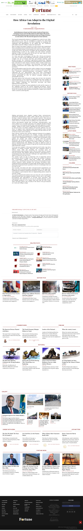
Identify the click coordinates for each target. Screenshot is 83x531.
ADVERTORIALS (25, 5)
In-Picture (44, 246)
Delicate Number (5, 513)
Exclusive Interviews (28, 502)
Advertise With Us (39, 508)
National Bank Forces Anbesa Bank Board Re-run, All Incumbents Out (75, 116)
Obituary (26, 510)
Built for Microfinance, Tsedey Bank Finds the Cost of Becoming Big (74, 144)
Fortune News (13, 14)
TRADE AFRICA (46, 5)
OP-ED (30, 14)
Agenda (25, 14)
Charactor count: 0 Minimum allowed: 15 (20, 238)
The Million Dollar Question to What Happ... (75, 88)
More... (59, 14)
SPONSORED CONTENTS (18, 5)
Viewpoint (43, 14)
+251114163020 (55, 519)
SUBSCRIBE (71, 505)
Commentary (36, 14)
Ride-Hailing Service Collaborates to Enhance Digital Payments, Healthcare (26, 272)
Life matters (38, 500)
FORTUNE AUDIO (33, 5)
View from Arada (16, 504)
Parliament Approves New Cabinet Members (75, 83)
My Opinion (71, 86)
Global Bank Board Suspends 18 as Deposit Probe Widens (74, 127)
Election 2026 (54, 6)
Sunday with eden (39, 502)
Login (76, 14)
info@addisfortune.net (54, 520)
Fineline (14, 502)
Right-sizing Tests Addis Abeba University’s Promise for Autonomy (74, 122)
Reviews (3, 515)
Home (7, 14)
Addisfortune (60, 527)
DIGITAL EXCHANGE (47, 247)
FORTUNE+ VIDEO (9, 5)
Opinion (3, 508)
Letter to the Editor (27, 505)
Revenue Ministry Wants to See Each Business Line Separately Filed (75, 158)
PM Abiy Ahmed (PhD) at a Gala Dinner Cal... (75, 72)
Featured (20, 14)
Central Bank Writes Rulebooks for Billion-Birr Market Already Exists (75, 104)
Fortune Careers (40, 5)
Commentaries (4, 500)
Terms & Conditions (39, 513)
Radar (21, 269)
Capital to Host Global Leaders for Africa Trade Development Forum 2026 (27, 254)
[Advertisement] (37, 102)
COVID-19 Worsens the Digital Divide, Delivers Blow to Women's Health (26, 260)
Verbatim (26, 500)
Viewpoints (44, 263)
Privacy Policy (38, 506)
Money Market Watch (51, 14)
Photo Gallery (71, 75)
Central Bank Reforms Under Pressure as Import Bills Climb (75, 137)
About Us (37, 504)
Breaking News (16, 513)
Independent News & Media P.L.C (70, 527)
